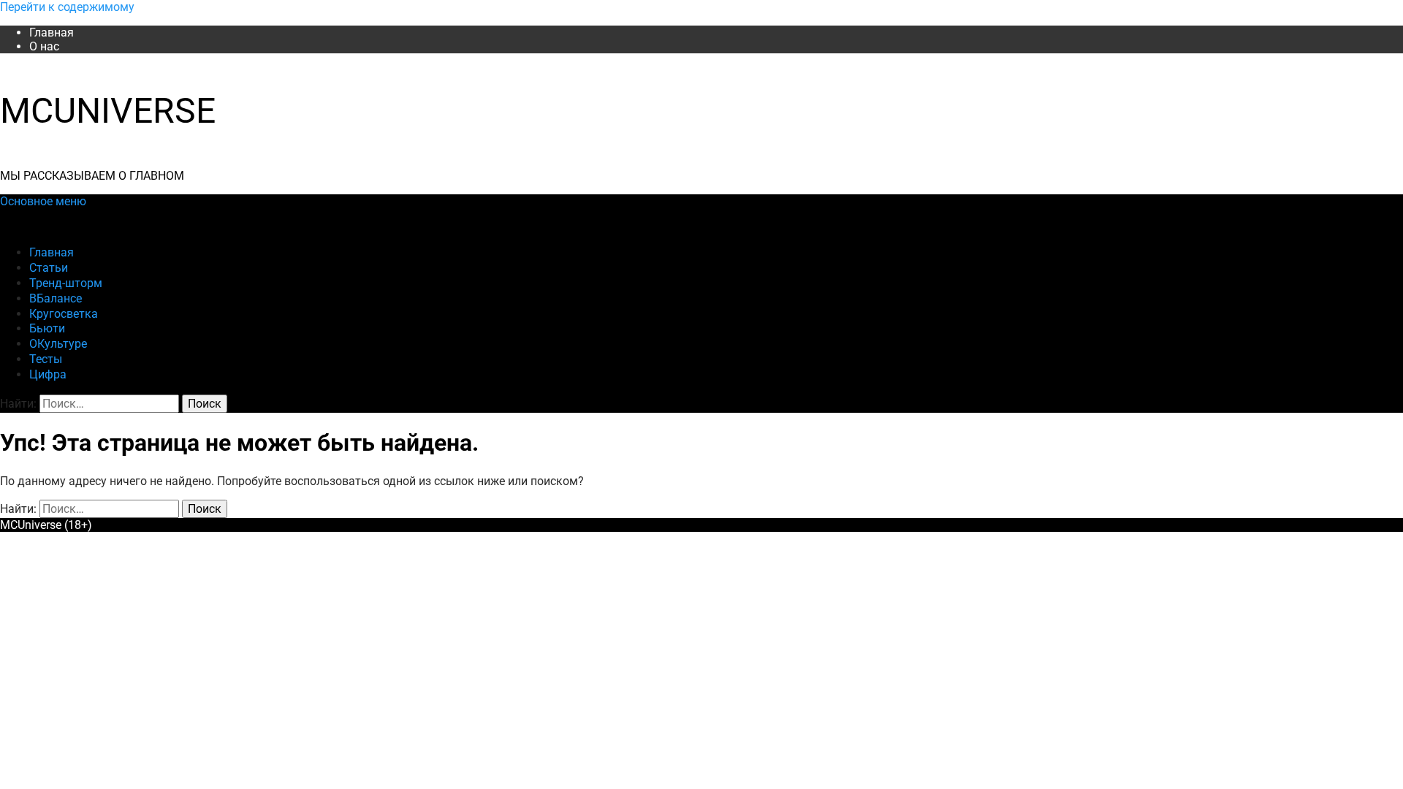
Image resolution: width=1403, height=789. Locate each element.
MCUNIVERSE (108, 111)
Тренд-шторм (65, 283)
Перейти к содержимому (67, 7)
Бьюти (47, 328)
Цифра (47, 374)
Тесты (45, 359)
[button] (43, 201)
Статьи (48, 268)
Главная (51, 32)
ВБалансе (55, 298)
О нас (44, 46)
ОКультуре (58, 344)
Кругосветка (63, 314)
